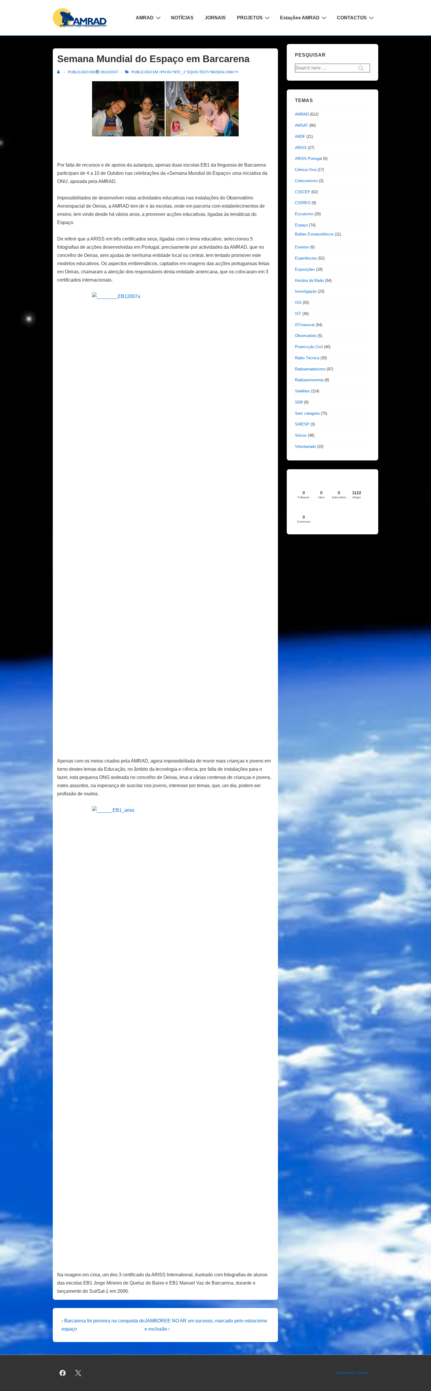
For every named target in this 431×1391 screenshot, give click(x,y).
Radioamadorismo (310, 369)
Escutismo (304, 214)
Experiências (306, 258)
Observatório (306, 335)
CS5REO (302, 203)
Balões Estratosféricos (314, 234)
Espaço (301, 225)
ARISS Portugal (308, 158)
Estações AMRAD (300, 17)
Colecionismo (306, 181)
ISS (298, 302)
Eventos (302, 247)
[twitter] (78, 1373)
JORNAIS (215, 17)
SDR (299, 402)
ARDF (300, 136)
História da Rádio (309, 280)
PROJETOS (250, 17)
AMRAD (145, 17)
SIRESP (302, 424)
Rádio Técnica (307, 358)
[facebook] (62, 1373)
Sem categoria (307, 413)
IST (298, 313)
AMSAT (301, 125)
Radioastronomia (309, 380)
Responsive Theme (351, 1372)
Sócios (301, 435)
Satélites (302, 391)
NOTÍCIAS (182, 17)
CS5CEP (302, 192)
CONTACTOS (352, 17)
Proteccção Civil (309, 347)
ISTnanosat (305, 325)
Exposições (305, 269)
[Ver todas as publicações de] (59, 72)
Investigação (306, 291)
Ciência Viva (305, 169)
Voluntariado (305, 446)
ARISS (301, 147)
